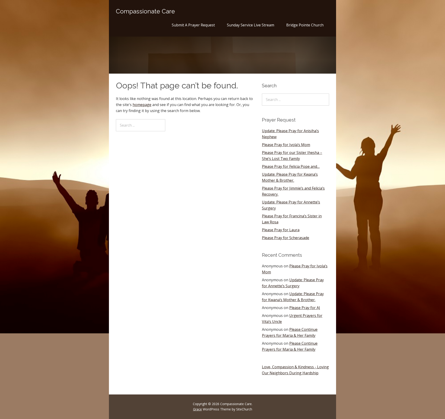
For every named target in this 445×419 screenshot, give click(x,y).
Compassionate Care (145, 11)
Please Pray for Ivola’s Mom (286, 144)
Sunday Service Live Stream (250, 25)
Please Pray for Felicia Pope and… (291, 166)
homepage (142, 104)
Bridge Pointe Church (305, 25)
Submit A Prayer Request (193, 25)
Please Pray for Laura (280, 229)
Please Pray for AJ (304, 307)
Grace (197, 409)
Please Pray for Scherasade (285, 237)
